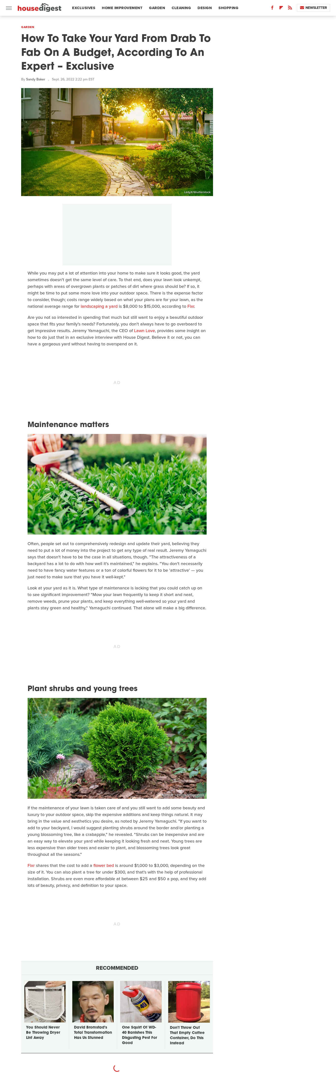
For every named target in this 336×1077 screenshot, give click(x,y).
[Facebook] (272, 9)
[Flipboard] (281, 9)
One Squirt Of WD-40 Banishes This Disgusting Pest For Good (139, 1035)
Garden (157, 8)
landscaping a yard (99, 306)
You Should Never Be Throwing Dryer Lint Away (43, 1033)
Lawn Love (144, 330)
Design (205, 8)
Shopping (228, 8)
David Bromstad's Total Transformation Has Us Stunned (93, 1033)
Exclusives (83, 8)
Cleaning (181, 8)
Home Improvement (122, 8)
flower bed (103, 865)
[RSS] (290, 9)
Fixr (190, 306)
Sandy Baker (35, 79)
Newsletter (316, 7)
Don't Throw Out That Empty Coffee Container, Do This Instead (187, 1035)
